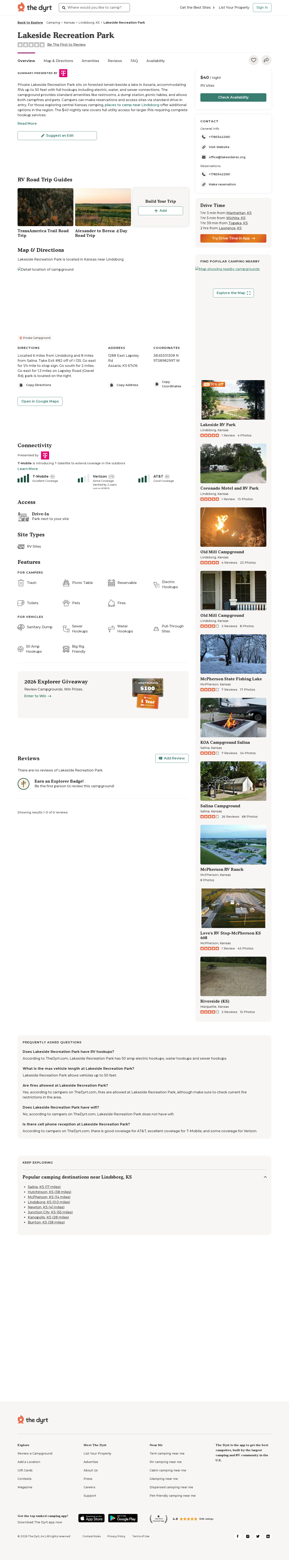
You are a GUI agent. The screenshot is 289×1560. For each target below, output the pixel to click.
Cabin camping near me (168, 1470)
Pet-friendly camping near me (173, 1496)
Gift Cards (25, 1470)
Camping (53, 22)
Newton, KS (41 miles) (46, 1207)
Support (90, 1496)
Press (88, 1479)
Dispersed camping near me (171, 1487)
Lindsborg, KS (89, 22)
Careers (89, 1487)
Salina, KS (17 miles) (44, 1187)
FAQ (134, 61)
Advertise (91, 1462)
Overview (26, 61)
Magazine (25, 1487)
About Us (91, 1470)
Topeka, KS (238, 223)
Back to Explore (30, 22)
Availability (155, 61)
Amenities (90, 61)
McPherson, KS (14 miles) (49, 1197)
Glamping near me (164, 1479)
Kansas (69, 22)
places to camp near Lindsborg (132, 105)
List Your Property (234, 7)
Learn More (28, 469)
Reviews (115, 61)
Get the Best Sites (195, 7)
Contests (25, 1479)
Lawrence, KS (230, 228)
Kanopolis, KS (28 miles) (48, 1217)
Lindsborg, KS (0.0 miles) (49, 1202)
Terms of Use (140, 1536)
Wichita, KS (235, 218)
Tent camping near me (167, 1453)
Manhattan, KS (239, 213)
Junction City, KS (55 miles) (50, 1212)
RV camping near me (166, 1462)
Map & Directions (58, 61)
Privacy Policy (116, 1536)
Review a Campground (35, 1453)
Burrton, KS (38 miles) (46, 1222)
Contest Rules (92, 1536)
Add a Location (29, 1462)
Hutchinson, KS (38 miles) (49, 1192)
